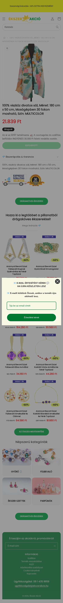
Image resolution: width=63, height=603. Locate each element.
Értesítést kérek (31, 317)
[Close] (57, 281)
